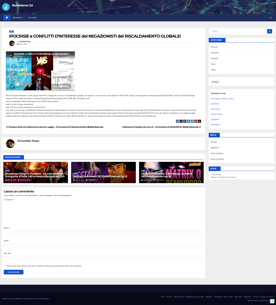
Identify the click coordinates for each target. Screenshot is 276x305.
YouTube (32, 18)
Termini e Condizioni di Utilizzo (263, 297)
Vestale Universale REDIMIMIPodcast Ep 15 (100, 176)
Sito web (7, 253)
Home (163, 297)
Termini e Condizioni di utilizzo (223, 177)
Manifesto (18, 18)
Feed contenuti (217, 153)
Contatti (169, 297)
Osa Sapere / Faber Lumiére (222, 98)
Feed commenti (217, 159)
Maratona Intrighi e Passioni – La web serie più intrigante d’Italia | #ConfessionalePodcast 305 (34, 175)
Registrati (215, 148)
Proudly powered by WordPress (12, 298)
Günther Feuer (216, 114)
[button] (271, 18)
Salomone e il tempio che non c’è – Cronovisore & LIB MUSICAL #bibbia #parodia (160, 127)
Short (213, 64)
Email (7, 241)
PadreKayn (92, 180)
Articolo (214, 47)
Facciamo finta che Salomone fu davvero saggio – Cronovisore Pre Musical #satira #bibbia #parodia (55, 127)
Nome (7, 228)
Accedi (214, 142)
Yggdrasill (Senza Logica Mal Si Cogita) (261, 300)
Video (11, 31)
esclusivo (215, 82)
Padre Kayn (215, 109)
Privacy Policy (217, 174)
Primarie (214, 58)
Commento (9, 200)
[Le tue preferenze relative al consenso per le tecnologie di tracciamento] (272, 301)
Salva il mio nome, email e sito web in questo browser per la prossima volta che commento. (44, 266)
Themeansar (45, 298)
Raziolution (215, 124)
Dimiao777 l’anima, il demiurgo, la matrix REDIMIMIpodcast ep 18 (166, 175)
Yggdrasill (215, 119)
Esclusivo (215, 53)
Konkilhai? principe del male (194, 297)
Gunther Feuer (25, 41)
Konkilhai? (215, 104)
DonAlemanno (25, 180)
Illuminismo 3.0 (22, 5)
